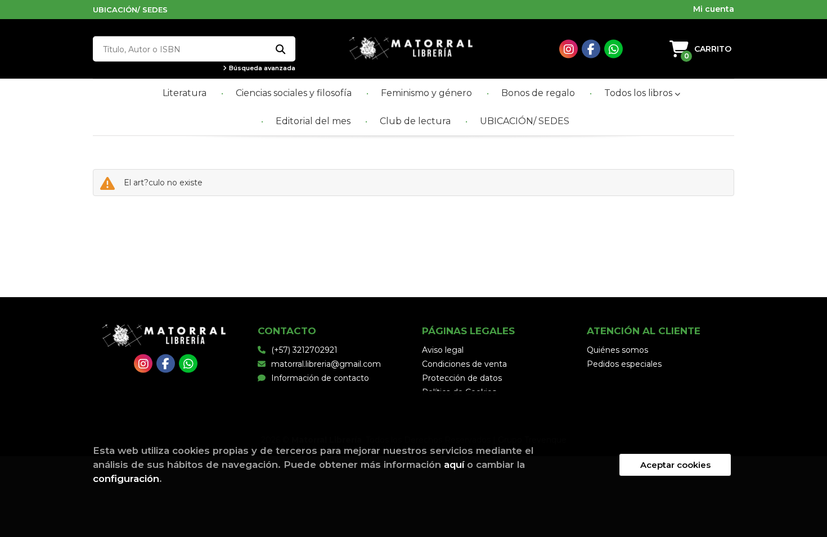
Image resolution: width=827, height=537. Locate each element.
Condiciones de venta (464, 364)
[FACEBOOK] (591, 49)
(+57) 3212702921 (304, 350)
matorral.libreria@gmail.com (326, 364)
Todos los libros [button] (639, 93)
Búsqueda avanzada (261, 68)
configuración (126, 478)
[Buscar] (279, 49)
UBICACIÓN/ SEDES (130, 9)
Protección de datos (462, 378)
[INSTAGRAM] (568, 49)
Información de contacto (320, 378)
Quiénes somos (617, 350)
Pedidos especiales (624, 364)
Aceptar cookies (675, 464)
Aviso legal (443, 350)
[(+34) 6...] (613, 49)
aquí (454, 464)
